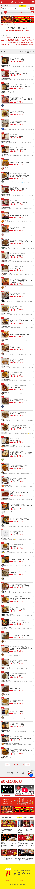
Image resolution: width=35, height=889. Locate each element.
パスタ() (29, 40)
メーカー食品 (30, 5)
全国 (2, 24)
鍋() (28, 42)
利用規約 (21, 880)
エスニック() (5, 37)
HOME (3, 880)
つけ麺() (22, 40)
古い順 (25, 51)
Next (27, 765)
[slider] (5, 12)
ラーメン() (22, 37)
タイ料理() (18, 39)
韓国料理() (14, 40)
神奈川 (5, 24)
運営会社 (7, 880)
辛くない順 (32, 51)
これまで (31, 817)
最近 (20, 817)
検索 (32, 8)
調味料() (24, 44)
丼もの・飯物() (20, 42)
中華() (6, 39)
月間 (25, 817)
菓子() (12, 39)
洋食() (7, 40)
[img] (2, 2)
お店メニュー (23, 5)
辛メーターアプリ (15, 880)
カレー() (13, 37)
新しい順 (21, 51)
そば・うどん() (5, 42)
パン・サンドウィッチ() (13, 44)
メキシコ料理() (27, 39)
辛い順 (28, 51)
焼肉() (13, 42)
